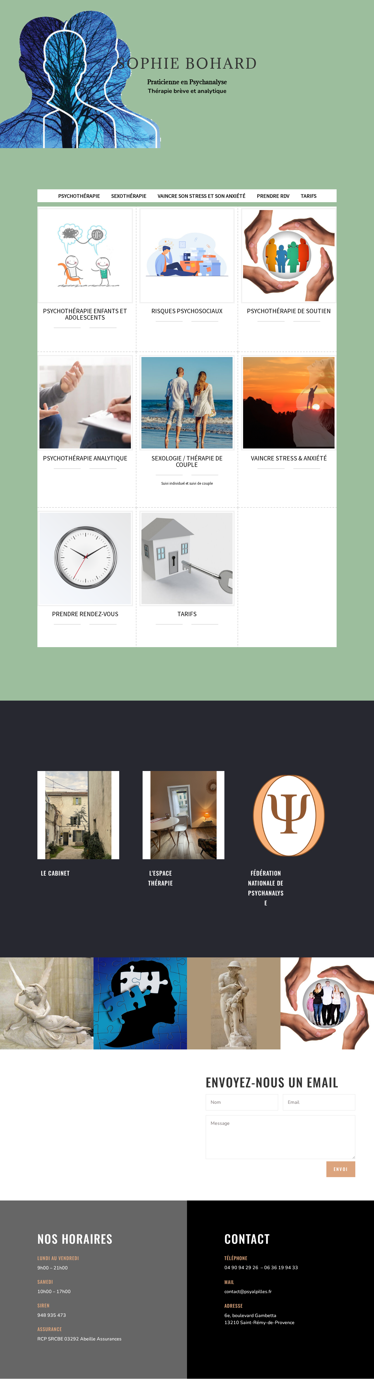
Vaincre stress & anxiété (289, 458)
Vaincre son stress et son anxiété (201, 196)
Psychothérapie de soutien (289, 311)
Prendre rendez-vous (85, 614)
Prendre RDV (273, 196)
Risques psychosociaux (186, 311)
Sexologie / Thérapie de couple (187, 461)
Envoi (341, 1169)
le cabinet (55, 873)
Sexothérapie (128, 196)
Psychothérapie (79, 196)
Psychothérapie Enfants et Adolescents (85, 314)
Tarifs (308, 196)
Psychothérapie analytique (85, 458)
